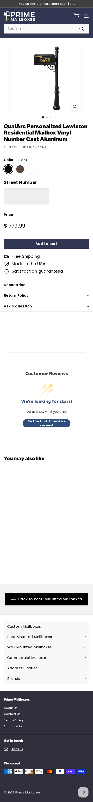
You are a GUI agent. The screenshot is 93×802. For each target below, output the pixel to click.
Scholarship (13, 726)
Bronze (20, 169)
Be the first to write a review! (47, 423)
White (32, 169)
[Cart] (76, 15)
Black (8, 169)
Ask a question (18, 306)
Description (15, 284)
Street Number (20, 182)
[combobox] (46, 29)
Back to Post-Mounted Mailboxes (50, 599)
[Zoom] (75, 106)
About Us (11, 708)
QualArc (10, 147)
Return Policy (16, 295)
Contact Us (12, 714)
